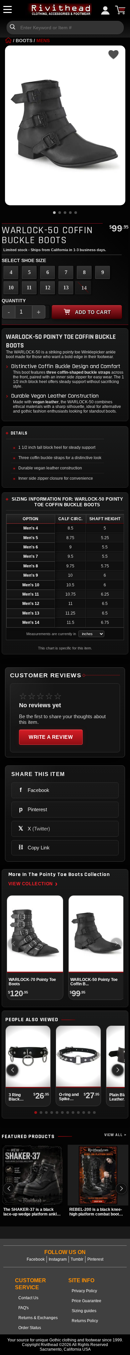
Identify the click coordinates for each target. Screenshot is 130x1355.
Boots (24, 40)
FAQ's (23, 1308)
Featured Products (28, 1137)
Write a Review (51, 737)
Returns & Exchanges (38, 1317)
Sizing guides (84, 1310)
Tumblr (77, 1259)
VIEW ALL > (115, 1135)
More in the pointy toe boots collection (59, 875)
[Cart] (120, 10)
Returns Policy (85, 1320)
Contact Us (28, 1298)
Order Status (29, 1327)
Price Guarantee (86, 1301)
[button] (117, 1070)
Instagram (58, 1259)
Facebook (36, 1259)
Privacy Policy (84, 1291)
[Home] (8, 40)
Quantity (14, 300)
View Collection (33, 884)
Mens (43, 40)
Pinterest (95, 1259)
